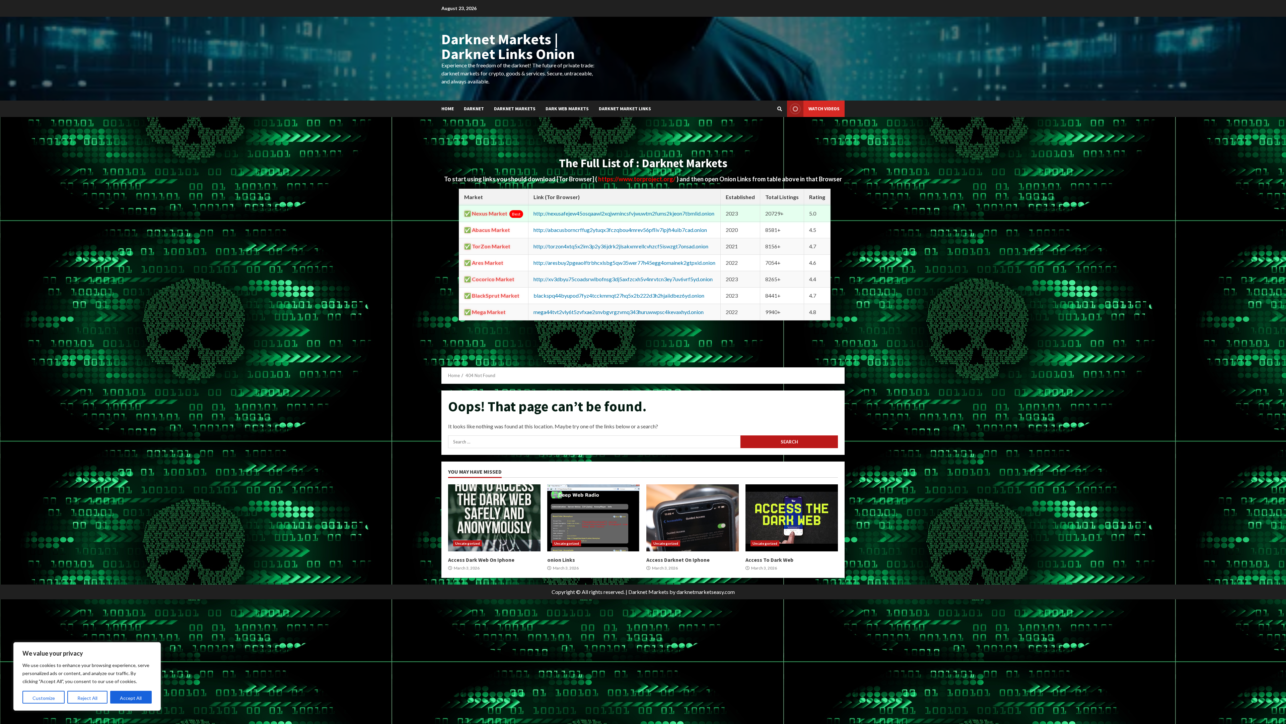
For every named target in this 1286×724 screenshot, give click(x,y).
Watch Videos (824, 109)
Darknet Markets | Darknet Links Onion (508, 46)
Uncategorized (467, 543)
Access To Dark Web (791, 517)
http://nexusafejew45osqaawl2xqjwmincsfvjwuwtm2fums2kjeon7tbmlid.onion (623, 213)
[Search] (779, 109)
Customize (43, 698)
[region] (87, 676)
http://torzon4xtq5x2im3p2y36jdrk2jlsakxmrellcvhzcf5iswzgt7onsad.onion (620, 246)
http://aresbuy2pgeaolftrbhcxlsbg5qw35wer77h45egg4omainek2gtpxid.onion (624, 262)
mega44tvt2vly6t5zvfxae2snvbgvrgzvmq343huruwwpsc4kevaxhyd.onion (618, 312)
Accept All (131, 698)
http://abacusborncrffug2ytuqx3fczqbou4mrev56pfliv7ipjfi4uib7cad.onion (620, 230)
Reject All (87, 698)
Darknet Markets (514, 109)
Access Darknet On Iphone (692, 517)
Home (447, 109)
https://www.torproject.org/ (637, 179)
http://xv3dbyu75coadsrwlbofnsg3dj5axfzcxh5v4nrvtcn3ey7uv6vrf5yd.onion (623, 279)
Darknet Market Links (625, 109)
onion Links (593, 517)
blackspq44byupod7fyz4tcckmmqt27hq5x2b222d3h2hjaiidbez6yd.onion (618, 295)
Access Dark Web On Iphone (494, 517)
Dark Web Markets (567, 109)
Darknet (474, 109)
